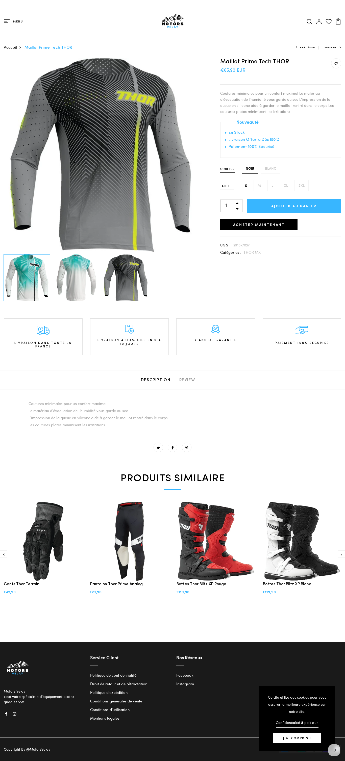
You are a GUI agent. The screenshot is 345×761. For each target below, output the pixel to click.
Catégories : (230, 252)
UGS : (225, 245)
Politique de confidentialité (113, 675)
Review (187, 380)
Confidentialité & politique (297, 722)
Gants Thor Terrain (21, 584)
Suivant (331, 47)
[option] (101, 155)
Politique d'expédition (109, 692)
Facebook (184, 675)
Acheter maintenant (259, 224)
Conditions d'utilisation (110, 709)
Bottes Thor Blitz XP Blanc (287, 584)
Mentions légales (104, 718)
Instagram (185, 683)
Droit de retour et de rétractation (118, 683)
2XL (302, 185)
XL (286, 185)
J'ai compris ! (297, 738)
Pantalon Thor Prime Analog (116, 584)
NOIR (250, 168)
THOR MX (252, 252)
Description (155, 380)
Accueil (10, 47)
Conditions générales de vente (116, 700)
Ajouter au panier (294, 206)
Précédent (308, 47)
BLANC (270, 168)
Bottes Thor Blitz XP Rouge (201, 584)
